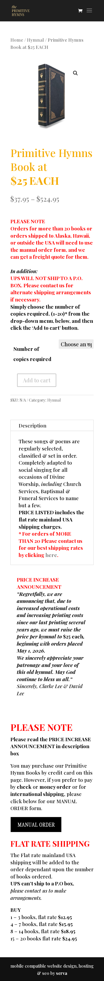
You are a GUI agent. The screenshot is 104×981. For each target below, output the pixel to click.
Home (16, 40)
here (51, 554)
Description (32, 425)
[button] (75, 73)
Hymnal (35, 40)
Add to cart (36, 380)
